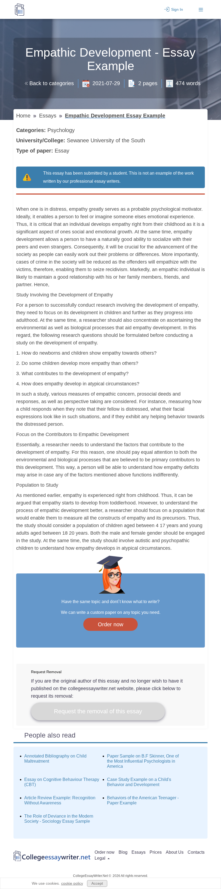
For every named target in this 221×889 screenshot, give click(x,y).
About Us (175, 852)
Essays (48, 116)
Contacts (196, 852)
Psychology (61, 130)
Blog (123, 852)
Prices (156, 852)
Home (24, 116)
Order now (110, 624)
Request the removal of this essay (98, 711)
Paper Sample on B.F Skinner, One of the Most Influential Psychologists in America (143, 761)
